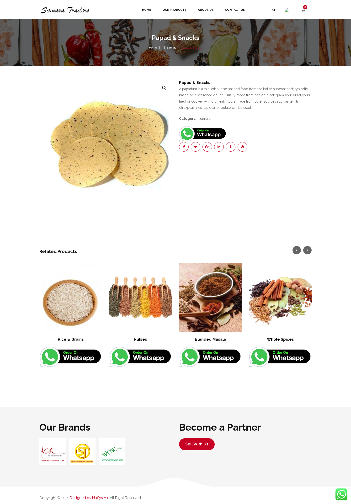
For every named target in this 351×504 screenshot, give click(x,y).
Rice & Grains (71, 339)
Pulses (140, 339)
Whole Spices (280, 339)
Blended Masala (210, 339)
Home (153, 47)
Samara (171, 47)
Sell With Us (196, 444)
